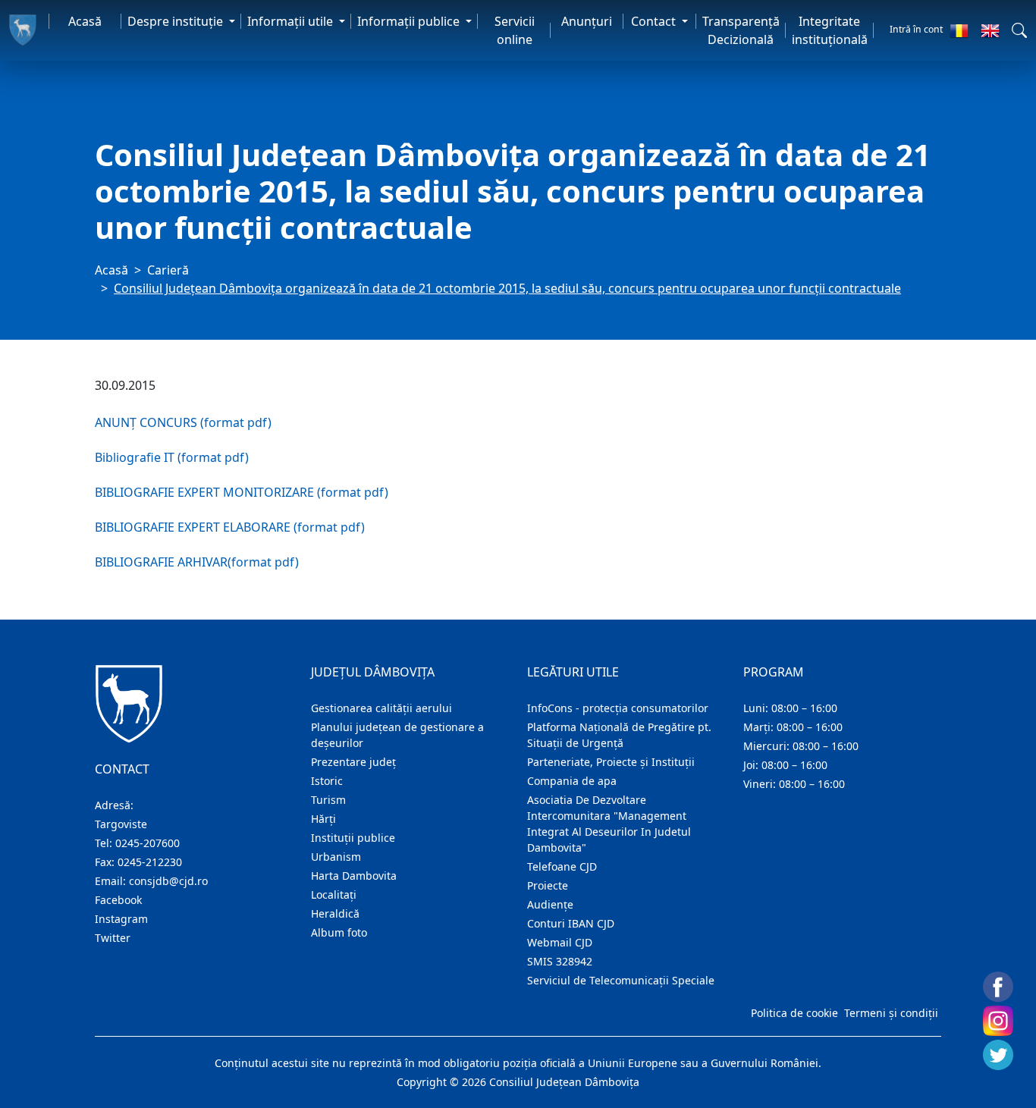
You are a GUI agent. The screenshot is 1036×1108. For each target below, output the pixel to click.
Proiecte (547, 885)
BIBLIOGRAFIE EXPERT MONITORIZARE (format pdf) (241, 492)
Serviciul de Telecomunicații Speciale (620, 980)
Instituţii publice (353, 837)
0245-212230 (150, 862)
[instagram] (998, 1021)
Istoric (327, 781)
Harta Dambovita (354, 875)
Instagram (121, 919)
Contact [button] (655, 21)
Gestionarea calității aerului (381, 708)
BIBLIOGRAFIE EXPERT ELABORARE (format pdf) (230, 527)
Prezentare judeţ (353, 762)
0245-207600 (147, 843)
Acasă (85, 21)
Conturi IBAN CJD (570, 923)
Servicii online (514, 30)
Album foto (339, 932)
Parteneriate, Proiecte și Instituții (611, 762)
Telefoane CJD (562, 866)
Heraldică (335, 913)
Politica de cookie (794, 1013)
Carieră (168, 270)
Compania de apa (572, 781)
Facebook (118, 900)
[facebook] (998, 986)
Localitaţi (333, 894)
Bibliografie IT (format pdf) (172, 457)
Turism (328, 800)
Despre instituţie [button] (176, 21)
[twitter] (998, 1055)
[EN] (990, 30)
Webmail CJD (559, 942)
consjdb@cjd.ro (168, 881)
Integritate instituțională (830, 30)
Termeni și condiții (891, 1013)
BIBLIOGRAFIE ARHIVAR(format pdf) (197, 562)
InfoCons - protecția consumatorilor (617, 708)
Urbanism (336, 856)
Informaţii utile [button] (291, 21)
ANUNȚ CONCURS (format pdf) (183, 422)
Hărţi (323, 818)
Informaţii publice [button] (410, 21)
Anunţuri (586, 21)
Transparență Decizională (741, 30)
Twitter (112, 938)
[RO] (959, 30)
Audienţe (550, 904)
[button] (1019, 30)
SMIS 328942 (559, 961)
